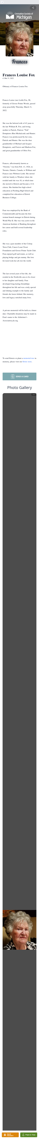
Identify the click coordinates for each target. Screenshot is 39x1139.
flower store (27, 361)
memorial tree (28, 358)
